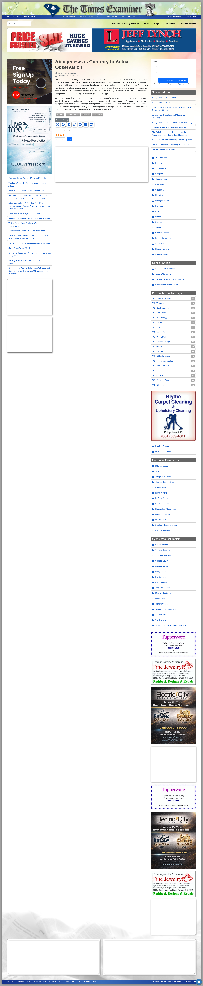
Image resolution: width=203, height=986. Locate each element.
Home (146, 24)
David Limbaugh (162, 598)
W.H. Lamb (161, 337)
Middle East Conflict (164, 361)
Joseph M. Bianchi (163, 477)
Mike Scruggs (162, 318)
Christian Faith (162, 380)
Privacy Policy (178, 85)
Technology (160, 227)
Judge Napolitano (162, 588)
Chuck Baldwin (161, 561)
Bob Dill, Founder (162, 446)
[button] (57, 124)
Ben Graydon (160, 487)
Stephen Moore (161, 615)
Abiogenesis (98, 115)
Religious (159, 174)
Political (158, 163)
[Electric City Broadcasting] (173, 715)
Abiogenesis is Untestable (163, 102)
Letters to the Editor (163, 452)
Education (159, 184)
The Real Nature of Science (163, 149)
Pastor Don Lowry (162, 530)
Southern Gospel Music (165, 525)
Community (160, 179)
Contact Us (170, 24)
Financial (159, 211)
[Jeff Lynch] (101, 40)
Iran (158, 327)
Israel (158, 371)
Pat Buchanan (161, 577)
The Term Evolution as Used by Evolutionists (170, 145)
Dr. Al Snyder (160, 520)
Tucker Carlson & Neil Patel (166, 609)
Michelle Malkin (161, 566)
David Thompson (162, 514)
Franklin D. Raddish (163, 504)
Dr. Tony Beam (161, 498)
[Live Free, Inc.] (29, 140)
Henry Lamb (160, 572)
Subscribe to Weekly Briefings (125, 24)
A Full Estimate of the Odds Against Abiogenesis (172, 140)
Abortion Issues (161, 254)
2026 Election (162, 322)
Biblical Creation (72, 115)
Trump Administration (165, 303)
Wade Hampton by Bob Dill (166, 269)
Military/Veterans (162, 201)
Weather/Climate (162, 233)
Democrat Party (162, 366)
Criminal (158, 190)
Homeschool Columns (164, 509)
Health (158, 217)
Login (157, 24)
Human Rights (161, 249)
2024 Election (161, 158)
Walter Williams (161, 545)
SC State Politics (162, 168)
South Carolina (162, 308)
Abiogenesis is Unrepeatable (164, 98)
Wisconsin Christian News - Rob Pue (170, 625)
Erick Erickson (161, 582)
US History (161, 385)
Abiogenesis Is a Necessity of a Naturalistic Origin (173, 123)
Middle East (161, 332)
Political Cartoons (163, 298)
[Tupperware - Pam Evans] (173, 644)
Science (60, 115)
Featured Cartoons (163, 238)
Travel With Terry (162, 274)
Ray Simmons (161, 493)
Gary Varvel (161, 313)
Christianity (161, 375)
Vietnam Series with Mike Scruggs (169, 279)
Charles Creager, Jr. (163, 482)
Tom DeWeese (161, 604)
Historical (159, 195)
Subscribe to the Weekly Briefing (173, 80)
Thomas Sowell (161, 550)
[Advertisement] (29, 297)
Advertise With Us (188, 24)
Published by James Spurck (167, 285)
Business (159, 206)
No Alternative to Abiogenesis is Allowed (169, 127)
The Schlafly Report (163, 555)
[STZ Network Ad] (29, 81)
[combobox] (19, 23)
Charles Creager (163, 342)
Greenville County (164, 347)
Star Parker (160, 620)
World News (160, 244)
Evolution (86, 115)
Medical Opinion (162, 593)
